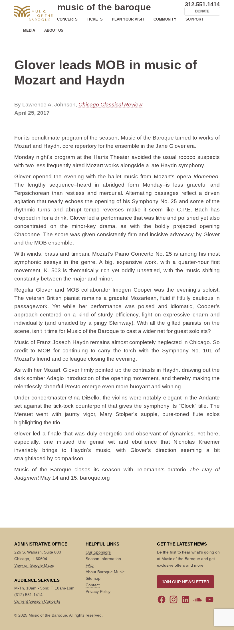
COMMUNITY (165, 19)
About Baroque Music (105, 572)
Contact (93, 585)
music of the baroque (104, 7)
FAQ (90, 565)
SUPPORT (194, 19)
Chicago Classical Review (110, 105)
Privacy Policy (98, 591)
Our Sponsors (98, 552)
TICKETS (95, 19)
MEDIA (29, 30)
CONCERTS (67, 19)
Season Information (103, 558)
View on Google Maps (34, 565)
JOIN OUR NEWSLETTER (185, 581)
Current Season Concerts (37, 601)
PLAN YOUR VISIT (128, 19)
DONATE (202, 11)
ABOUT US (53, 30)
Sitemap (93, 578)
